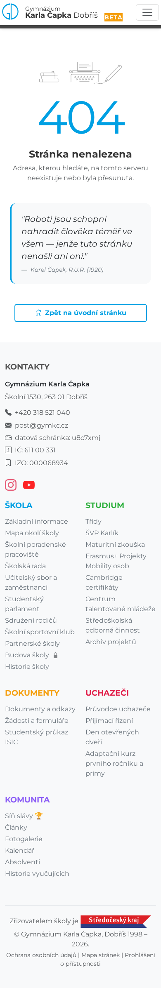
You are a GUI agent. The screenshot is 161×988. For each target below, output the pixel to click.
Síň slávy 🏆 (24, 816)
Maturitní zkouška (115, 544)
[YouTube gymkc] (29, 485)
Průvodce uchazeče (118, 709)
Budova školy (28, 655)
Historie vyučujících (37, 873)
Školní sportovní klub (40, 632)
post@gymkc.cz (41, 425)
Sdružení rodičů (31, 620)
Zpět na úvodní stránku (85, 313)
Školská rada (25, 566)
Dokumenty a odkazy (40, 709)
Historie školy (27, 666)
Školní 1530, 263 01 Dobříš (46, 397)
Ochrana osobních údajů (41, 955)
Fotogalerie (24, 839)
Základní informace (36, 521)
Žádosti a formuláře (37, 721)
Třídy (93, 521)
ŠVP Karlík (101, 533)
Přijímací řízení (109, 721)
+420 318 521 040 (42, 412)
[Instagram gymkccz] (11, 485)
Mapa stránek (100, 955)
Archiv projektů (110, 642)
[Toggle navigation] (147, 12)
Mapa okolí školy (32, 533)
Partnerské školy (32, 643)
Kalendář (19, 850)
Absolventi (22, 862)
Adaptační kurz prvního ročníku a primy (114, 763)
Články (16, 827)
